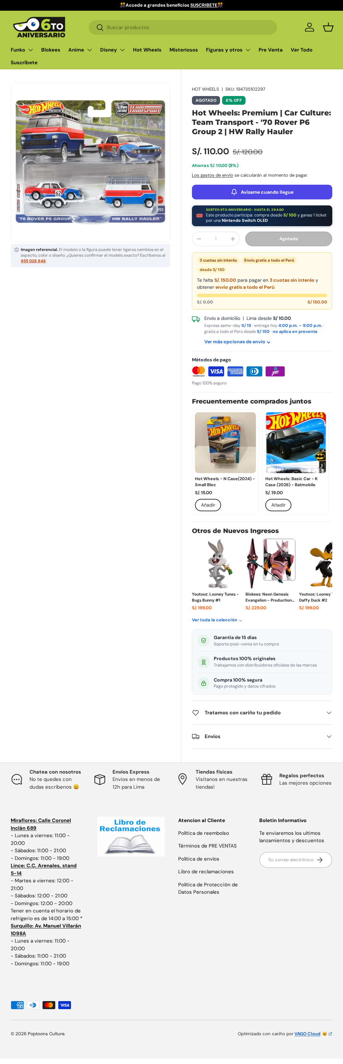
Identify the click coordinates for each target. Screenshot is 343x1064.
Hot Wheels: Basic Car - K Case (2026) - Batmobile (291, 482)
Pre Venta (271, 50)
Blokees (50, 50)
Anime (76, 50)
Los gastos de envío (212, 175)
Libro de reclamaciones (206, 871)
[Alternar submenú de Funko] (30, 50)
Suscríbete (24, 62)
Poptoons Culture (46, 1034)
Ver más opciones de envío (234, 342)
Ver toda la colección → (217, 620)
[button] (328, 27)
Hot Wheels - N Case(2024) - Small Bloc (225, 482)
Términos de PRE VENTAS (207, 846)
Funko (18, 50)
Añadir (208, 505)
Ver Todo (302, 50)
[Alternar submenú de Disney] (122, 50)
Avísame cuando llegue (267, 192)
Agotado (288, 239)
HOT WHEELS (205, 89)
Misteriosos (183, 50)
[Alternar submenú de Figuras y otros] (248, 50)
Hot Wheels (147, 50)
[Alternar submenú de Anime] (89, 50)
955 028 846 (33, 261)
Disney (108, 50)
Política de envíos (198, 859)
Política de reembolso (203, 833)
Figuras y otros (224, 50)
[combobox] (183, 27)
